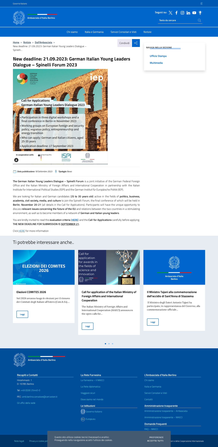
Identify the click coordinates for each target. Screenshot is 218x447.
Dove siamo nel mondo (92, 399)
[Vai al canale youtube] (193, 12)
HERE (75, 220)
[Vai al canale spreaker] (199, 12)
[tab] (105, 343)
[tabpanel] (44, 295)
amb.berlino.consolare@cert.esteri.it (39, 396)
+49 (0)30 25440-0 (30, 390)
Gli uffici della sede (26, 403)
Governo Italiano (20, 3)
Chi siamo (149, 380)
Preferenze (156, 437)
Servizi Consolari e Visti (155, 393)
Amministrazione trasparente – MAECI (163, 417)
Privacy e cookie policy (39, 441)
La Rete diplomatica (90, 386)
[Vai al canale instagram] (182, 12)
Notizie (27, 42)
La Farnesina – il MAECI (92, 380)
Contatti (148, 399)
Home (16, 42)
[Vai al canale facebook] (176, 12)
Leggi (24, 314)
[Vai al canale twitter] (170, 12)
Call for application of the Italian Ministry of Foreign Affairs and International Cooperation (109, 296)
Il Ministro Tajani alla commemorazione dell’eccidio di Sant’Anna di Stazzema (172, 294)
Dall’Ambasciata (43, 42)
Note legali (19, 441)
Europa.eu (90, 419)
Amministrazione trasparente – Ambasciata (165, 411)
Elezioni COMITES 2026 (31, 292)
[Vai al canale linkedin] (188, 12)
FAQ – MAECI (151, 429)
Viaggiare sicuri (88, 393)
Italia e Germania (152, 386)
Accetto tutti (155, 441)
